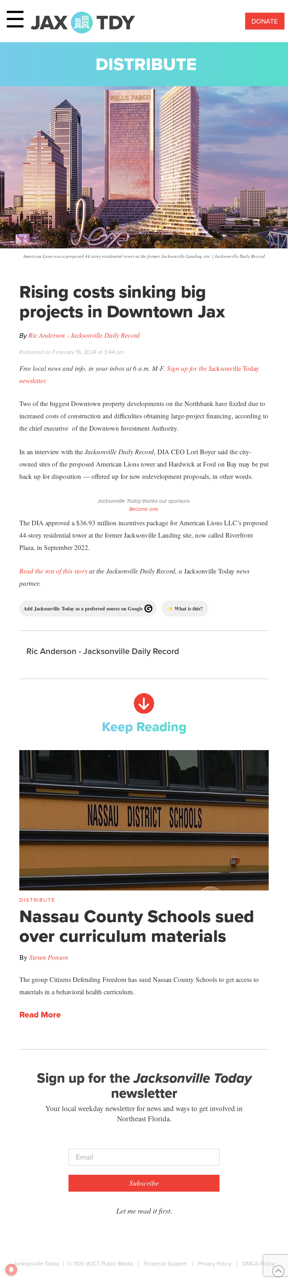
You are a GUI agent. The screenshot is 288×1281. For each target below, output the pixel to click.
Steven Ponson (48, 957)
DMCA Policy (258, 1264)
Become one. (144, 509)
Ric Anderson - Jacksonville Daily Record (84, 335)
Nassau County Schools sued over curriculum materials (136, 926)
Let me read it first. (144, 1211)
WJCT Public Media (109, 1264)
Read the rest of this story (53, 570)
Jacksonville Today (36, 1264)
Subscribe (144, 1183)
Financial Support (165, 1264)
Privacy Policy (214, 1264)
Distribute (146, 64)
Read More (40, 1015)
